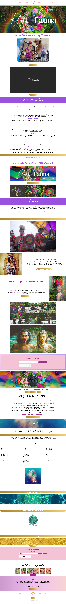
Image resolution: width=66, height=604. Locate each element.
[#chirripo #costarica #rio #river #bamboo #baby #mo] (30, 571)
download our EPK (33, 94)
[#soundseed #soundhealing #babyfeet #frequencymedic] (36, 571)
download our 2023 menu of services (33, 157)
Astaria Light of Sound (30, 602)
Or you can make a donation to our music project (46, 403)
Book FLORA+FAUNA (33, 545)
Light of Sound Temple (15, 292)
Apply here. (41, 5)
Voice (14, 2)
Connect (52, 2)
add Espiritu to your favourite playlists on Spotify (33, 492)
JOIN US (43, 553)
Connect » (33, 597)
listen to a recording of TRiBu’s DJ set (44, 269)
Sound (20, 2)
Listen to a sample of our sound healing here (33, 131)
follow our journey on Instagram (33, 219)
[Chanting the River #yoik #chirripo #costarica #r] (23, 571)
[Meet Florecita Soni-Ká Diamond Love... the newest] (42, 571)
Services (39, 2)
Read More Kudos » (33, 588)
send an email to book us (33, 154)
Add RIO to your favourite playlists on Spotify (33, 536)
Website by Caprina (36, 602)
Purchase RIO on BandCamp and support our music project (33, 510)
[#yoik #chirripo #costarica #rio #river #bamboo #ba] (17, 571)
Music (27, 2)
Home (33, 2)
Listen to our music (33, 65)
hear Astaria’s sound (24, 295)
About (46, 2)
